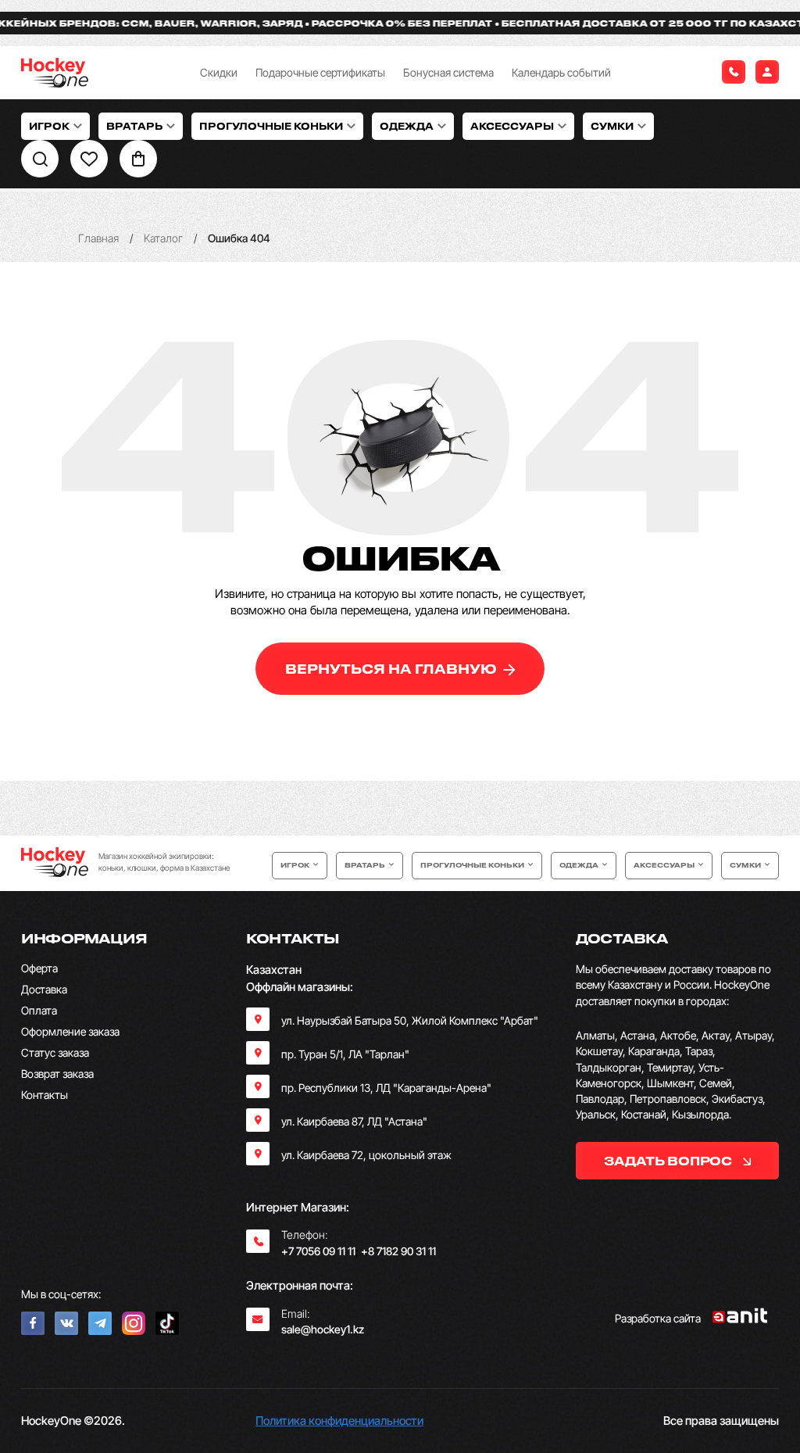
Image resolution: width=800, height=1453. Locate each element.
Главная (98, 238)
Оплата (39, 1010)
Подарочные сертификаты (320, 72)
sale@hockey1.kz (322, 1329)
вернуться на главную (392, 668)
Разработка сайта (658, 1318)
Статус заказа (55, 1052)
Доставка (44, 989)
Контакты (44, 1094)
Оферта (39, 968)
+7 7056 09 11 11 (318, 1251)
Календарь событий (561, 72)
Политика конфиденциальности (339, 1420)
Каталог (163, 238)
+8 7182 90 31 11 (398, 1251)
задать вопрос (669, 1161)
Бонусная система (448, 72)
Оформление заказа (70, 1031)
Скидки (219, 72)
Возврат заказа (57, 1073)
